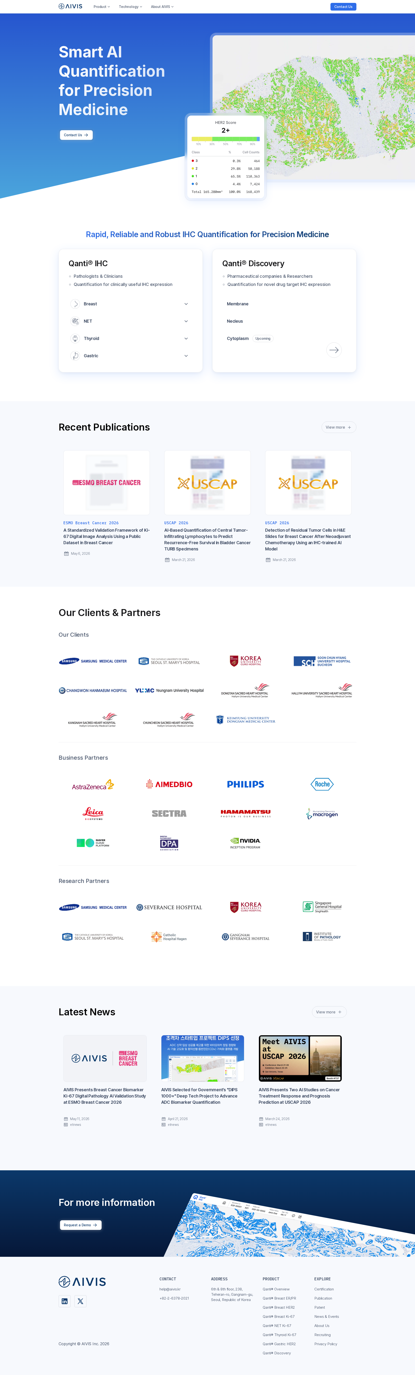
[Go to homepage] (70, 6)
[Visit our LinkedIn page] (65, 1301)
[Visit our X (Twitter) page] (80, 1301)
